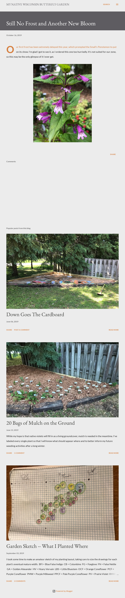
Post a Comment (21, 330)
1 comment (19, 453)
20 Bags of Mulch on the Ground (40, 422)
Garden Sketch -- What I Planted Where (47, 545)
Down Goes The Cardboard (35, 314)
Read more (114, 330)
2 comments (19, 581)
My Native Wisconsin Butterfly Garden (37, 4)
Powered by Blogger (64, 591)
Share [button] (113, 154)
